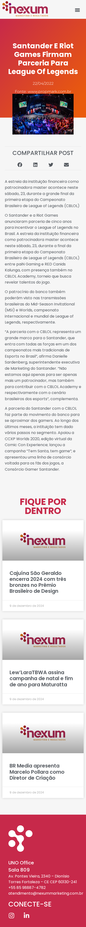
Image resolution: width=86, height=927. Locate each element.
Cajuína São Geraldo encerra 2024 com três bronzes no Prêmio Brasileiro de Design (38, 582)
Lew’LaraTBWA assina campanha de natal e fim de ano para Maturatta (41, 678)
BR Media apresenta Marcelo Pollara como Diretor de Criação (37, 771)
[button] (77, 10)
